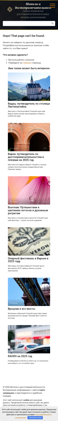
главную (27, 63)
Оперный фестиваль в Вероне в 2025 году (28, 260)
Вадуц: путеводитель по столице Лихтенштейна (29, 105)
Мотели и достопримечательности (34, 5)
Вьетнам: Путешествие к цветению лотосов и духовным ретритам (28, 210)
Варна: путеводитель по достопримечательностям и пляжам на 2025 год (26, 157)
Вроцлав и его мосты (21, 308)
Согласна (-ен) (35, 417)
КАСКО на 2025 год (20, 356)
